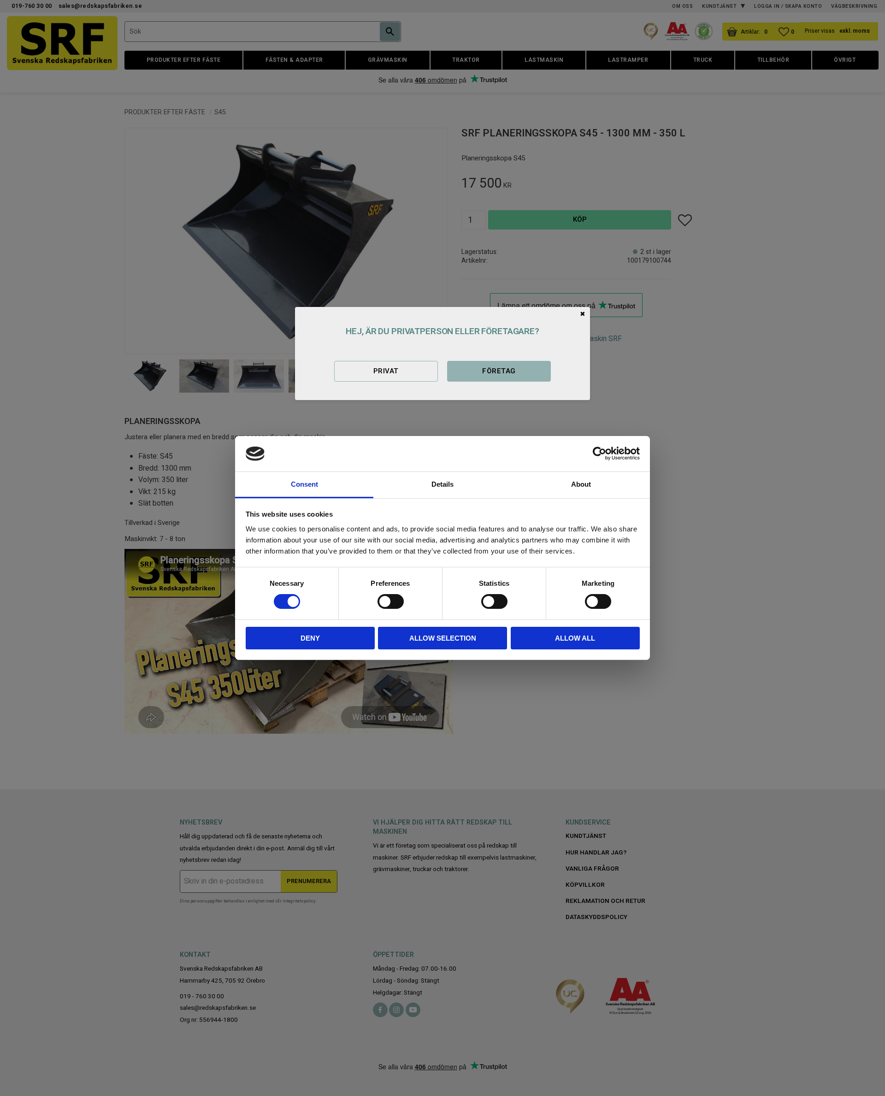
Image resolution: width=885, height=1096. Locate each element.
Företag (498, 371)
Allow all (575, 638)
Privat (386, 371)
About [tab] (581, 484)
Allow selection (442, 638)
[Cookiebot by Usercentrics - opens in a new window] (599, 453)
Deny (310, 638)
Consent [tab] (304, 484)
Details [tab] (442, 484)
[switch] (391, 601)
